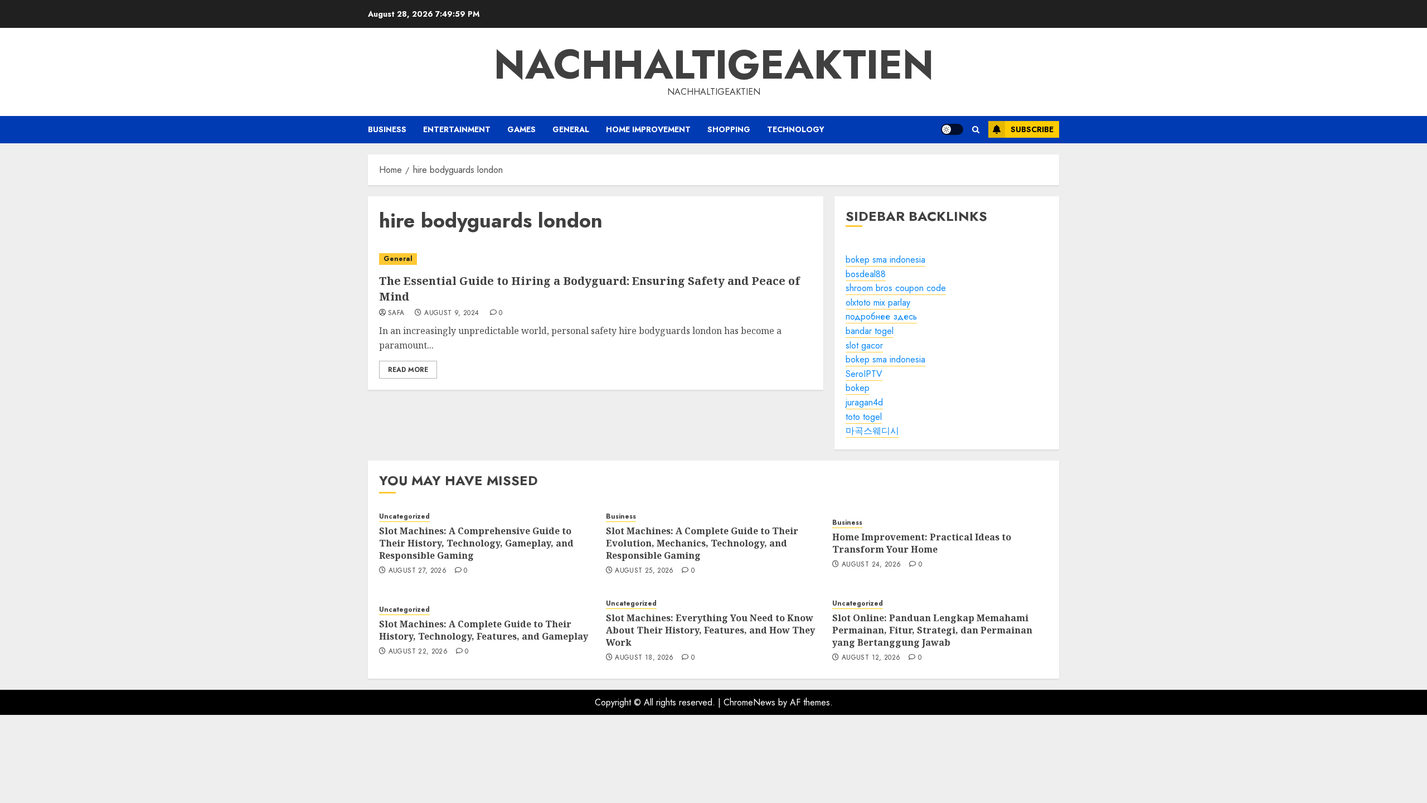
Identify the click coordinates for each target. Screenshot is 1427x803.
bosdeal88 (866, 274)
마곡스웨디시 (872, 430)
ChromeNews (749, 702)
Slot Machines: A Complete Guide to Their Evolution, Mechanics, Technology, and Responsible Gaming (702, 543)
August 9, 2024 (451, 313)
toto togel (864, 416)
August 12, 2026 (871, 658)
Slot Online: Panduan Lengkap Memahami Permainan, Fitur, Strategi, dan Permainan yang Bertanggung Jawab (932, 630)
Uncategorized (404, 516)
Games (521, 129)
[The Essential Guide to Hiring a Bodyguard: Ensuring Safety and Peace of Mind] (595, 259)
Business (387, 129)
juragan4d (864, 402)
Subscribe (1032, 129)
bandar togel (870, 331)
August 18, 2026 (644, 658)
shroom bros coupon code (896, 288)
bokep (858, 387)
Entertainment (457, 129)
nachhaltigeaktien (714, 65)
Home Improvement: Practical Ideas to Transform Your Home (921, 543)
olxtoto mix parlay (878, 302)
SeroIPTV (864, 373)
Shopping (728, 129)
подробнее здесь (881, 316)
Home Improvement (648, 129)
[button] (976, 130)
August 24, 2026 (871, 564)
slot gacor (864, 345)
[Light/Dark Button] (952, 129)
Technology (795, 129)
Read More (408, 370)
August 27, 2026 (417, 571)
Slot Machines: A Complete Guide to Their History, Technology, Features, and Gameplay (483, 630)
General (570, 129)
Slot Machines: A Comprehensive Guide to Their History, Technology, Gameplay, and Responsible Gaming (476, 543)
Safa (396, 313)
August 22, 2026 (418, 651)
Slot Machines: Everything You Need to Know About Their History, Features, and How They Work (710, 630)
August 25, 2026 (644, 571)
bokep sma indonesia (885, 259)
